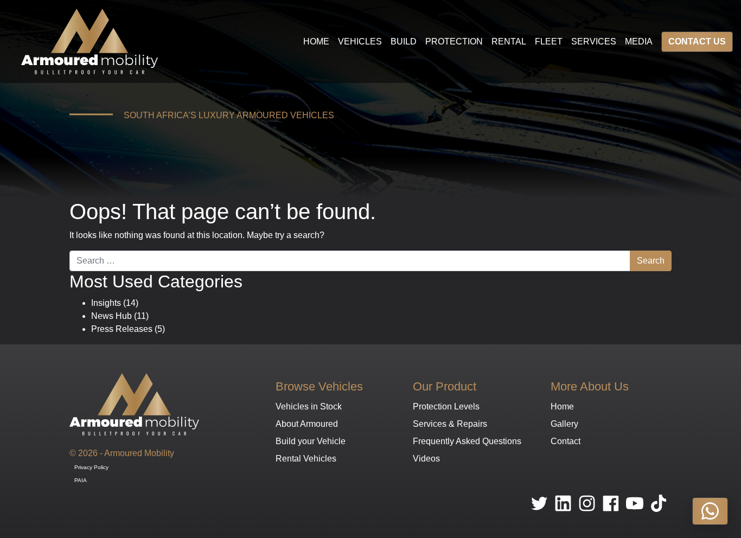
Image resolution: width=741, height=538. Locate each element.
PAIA (80, 480)
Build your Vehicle (311, 441)
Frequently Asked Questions (467, 441)
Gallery (564, 423)
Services (593, 41)
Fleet (549, 41)
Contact (565, 441)
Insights (106, 303)
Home (316, 41)
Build (404, 41)
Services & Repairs (450, 423)
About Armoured (307, 423)
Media (639, 41)
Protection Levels (446, 406)
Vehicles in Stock (309, 406)
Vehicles (360, 41)
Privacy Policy (91, 467)
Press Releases (121, 329)
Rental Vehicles (306, 458)
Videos (426, 458)
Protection (454, 41)
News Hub (111, 316)
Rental (508, 41)
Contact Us (697, 41)
